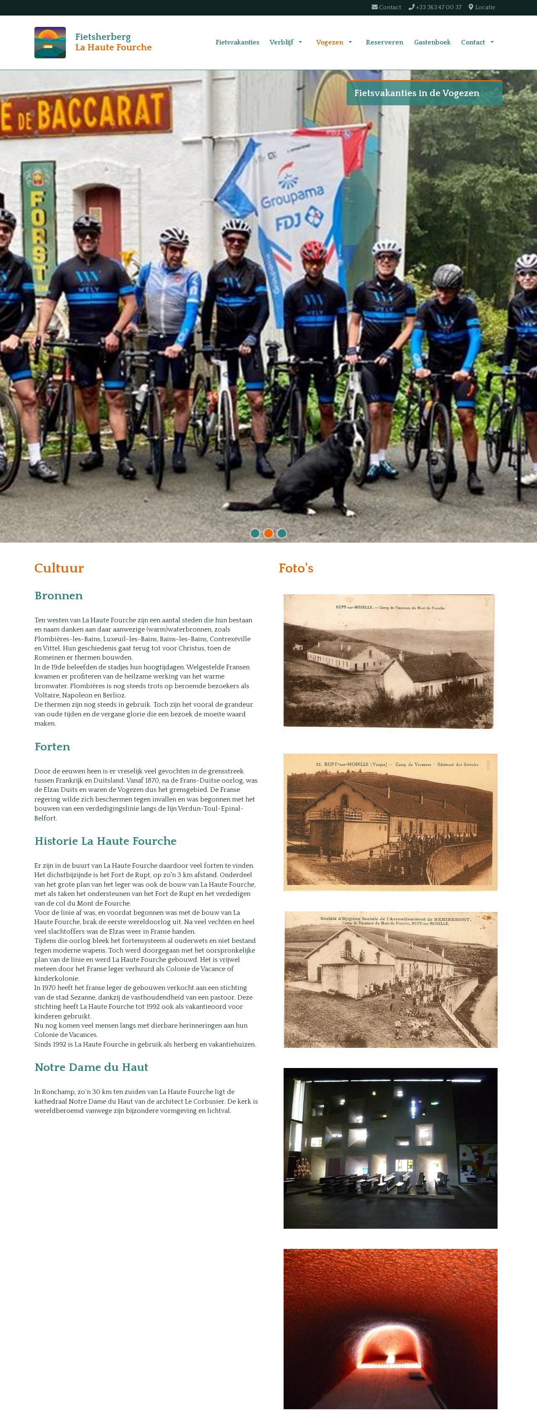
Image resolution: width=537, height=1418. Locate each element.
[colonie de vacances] (390, 980)
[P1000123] (390, 1329)
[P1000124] (390, 1148)
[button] (300, 42)
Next (528, 308)
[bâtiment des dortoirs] (390, 822)
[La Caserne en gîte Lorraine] (390, 664)
